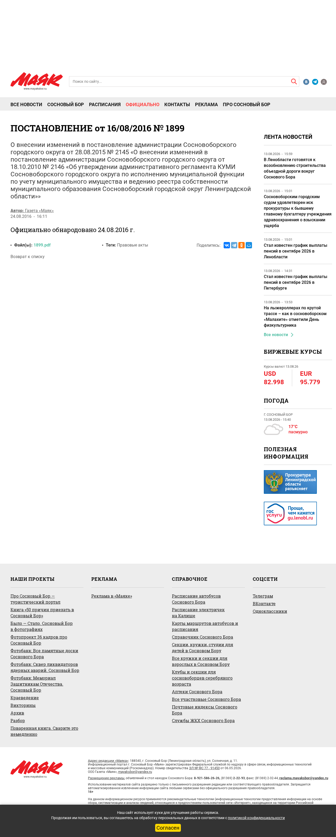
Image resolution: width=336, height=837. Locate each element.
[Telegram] (234, 245)
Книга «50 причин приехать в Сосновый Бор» (42, 612)
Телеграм (263, 596)
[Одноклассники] (241, 245)
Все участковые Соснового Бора (206, 699)
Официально (142, 104)
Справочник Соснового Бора (202, 637)
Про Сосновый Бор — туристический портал (35, 599)
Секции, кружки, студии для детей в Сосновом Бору (202, 647)
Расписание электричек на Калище (198, 612)
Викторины (23, 705)
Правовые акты (132, 245)
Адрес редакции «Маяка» (108, 761)
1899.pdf (42, 245)
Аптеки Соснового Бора (197, 691)
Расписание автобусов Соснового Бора (196, 599)
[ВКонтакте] (227, 245)
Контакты (177, 104)
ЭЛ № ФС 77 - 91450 (204, 768)
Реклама (206, 104)
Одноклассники (270, 611)
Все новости (26, 104)
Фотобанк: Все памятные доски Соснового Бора (44, 653)
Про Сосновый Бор (246, 104)
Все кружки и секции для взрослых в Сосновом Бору (201, 661)
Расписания (105, 104)
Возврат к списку (27, 256)
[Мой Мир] (249, 245)
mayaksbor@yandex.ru (135, 772)
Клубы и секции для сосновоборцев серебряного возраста (202, 678)
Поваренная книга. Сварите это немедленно (44, 731)
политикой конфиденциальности (256, 818)
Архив (17, 713)
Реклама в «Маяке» (111, 596)
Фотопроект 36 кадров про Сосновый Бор (38, 640)
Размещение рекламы (106, 778)
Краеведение (24, 697)
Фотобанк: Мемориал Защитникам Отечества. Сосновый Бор (36, 684)
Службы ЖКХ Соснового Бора (203, 720)
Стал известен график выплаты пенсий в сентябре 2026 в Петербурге (295, 282)
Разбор (17, 720)
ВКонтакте (264, 603)
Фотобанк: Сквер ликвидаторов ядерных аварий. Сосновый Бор (44, 667)
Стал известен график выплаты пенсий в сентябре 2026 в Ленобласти (295, 251)
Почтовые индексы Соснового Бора (204, 710)
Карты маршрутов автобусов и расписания (205, 626)
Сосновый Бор (65, 104)
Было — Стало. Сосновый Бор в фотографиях (41, 626)
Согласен (168, 828)
